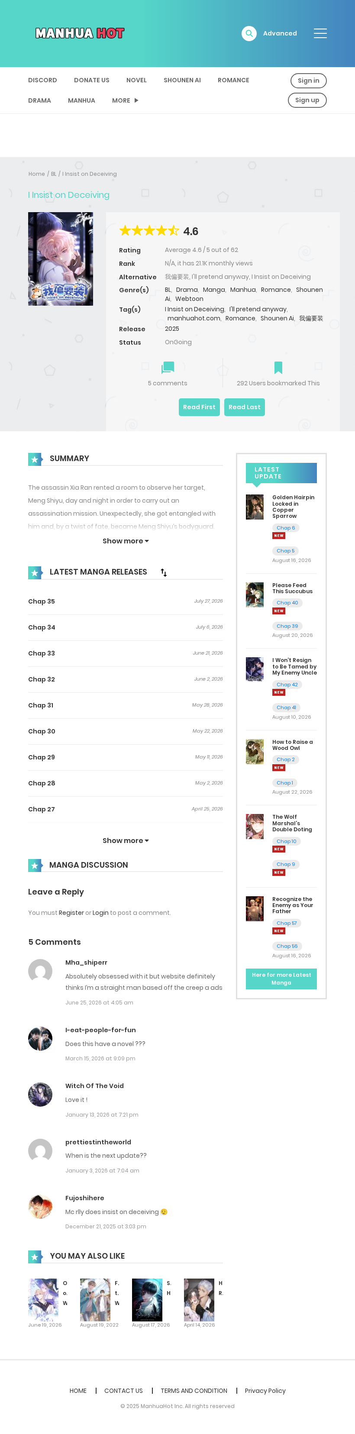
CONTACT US (123, 1390)
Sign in (309, 80)
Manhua (81, 100)
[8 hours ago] (278, 767)
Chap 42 (287, 684)
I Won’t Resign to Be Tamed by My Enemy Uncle (294, 666)
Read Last (245, 407)
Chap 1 (285, 782)
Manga (214, 289)
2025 (172, 328)
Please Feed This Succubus (292, 588)
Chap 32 (41, 679)
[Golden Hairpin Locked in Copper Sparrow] (255, 506)
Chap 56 (287, 946)
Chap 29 (41, 757)
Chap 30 (41, 731)
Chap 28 (41, 783)
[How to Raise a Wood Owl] (255, 750)
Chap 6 (286, 527)
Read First (199, 407)
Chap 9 (286, 864)
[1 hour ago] (278, 610)
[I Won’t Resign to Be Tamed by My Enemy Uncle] (255, 669)
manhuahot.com (194, 318)
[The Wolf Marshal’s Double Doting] (255, 826)
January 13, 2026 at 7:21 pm (102, 1114)
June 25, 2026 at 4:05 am (99, 1002)
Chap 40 (287, 602)
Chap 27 (41, 809)
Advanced (280, 33)
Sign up (307, 100)
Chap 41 (286, 707)
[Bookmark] (278, 368)
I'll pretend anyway (258, 309)
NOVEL (136, 80)
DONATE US (92, 80)
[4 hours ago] (278, 692)
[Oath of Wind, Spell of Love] (43, 1299)
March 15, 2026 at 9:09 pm (100, 1058)
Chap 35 (41, 601)
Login (101, 912)
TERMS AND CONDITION (194, 1390)
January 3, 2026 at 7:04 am (102, 1170)
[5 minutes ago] (278, 535)
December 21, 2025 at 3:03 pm (105, 1226)
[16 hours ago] (278, 849)
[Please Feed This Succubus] (255, 594)
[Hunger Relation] (199, 1299)
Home (37, 174)
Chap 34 (41, 627)
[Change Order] (163, 572)
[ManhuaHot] (78, 33)
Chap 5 (285, 550)
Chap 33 (41, 653)
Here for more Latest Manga (281, 978)
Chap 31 (40, 705)
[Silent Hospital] (147, 1299)
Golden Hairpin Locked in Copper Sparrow (293, 507)
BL (53, 174)
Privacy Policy (265, 1390)
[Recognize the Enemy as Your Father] (255, 908)
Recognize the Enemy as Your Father (292, 905)
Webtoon (189, 298)
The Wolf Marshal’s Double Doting (292, 823)
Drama (39, 100)
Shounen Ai (182, 80)
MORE (121, 100)
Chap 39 (287, 626)
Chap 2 (286, 759)
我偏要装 (311, 318)
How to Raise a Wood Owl (292, 745)
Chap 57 (287, 923)
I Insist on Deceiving (89, 174)
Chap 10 (287, 841)
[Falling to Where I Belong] (95, 1299)
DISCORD (42, 80)
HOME (78, 1390)
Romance (233, 80)
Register (71, 912)
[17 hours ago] (278, 930)
